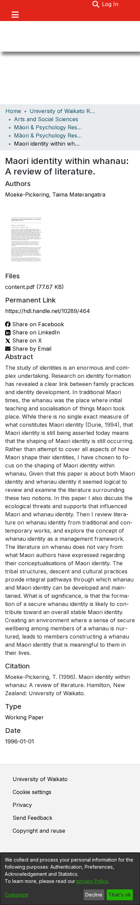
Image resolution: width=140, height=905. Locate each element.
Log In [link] (110, 4)
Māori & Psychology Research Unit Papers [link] (48, 135)
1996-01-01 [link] (19, 741)
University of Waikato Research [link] (64, 111)
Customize (16, 895)
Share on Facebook (37, 324)
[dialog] (70, 879)
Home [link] (13, 111)
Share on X (26, 340)
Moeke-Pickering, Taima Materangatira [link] (55, 194)
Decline (93, 895)
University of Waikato (40, 779)
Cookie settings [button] (32, 792)
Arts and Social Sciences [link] (46, 119)
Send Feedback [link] (32, 817)
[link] (34, 286)
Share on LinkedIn (35, 332)
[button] (95, 4)
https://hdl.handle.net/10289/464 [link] (47, 311)
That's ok (119, 895)
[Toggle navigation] (14, 14)
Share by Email (31, 348)
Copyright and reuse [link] (39, 830)
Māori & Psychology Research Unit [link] (48, 127)
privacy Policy (92, 881)
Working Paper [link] (24, 717)
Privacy (22, 804)
